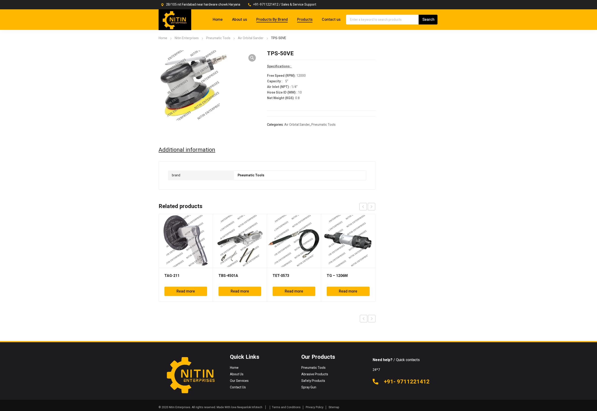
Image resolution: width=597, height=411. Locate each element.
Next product (371, 318)
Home (163, 38)
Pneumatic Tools (218, 38)
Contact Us (238, 387)
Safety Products (313, 380)
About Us (236, 374)
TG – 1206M (337, 276)
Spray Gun (308, 387)
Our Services (239, 380)
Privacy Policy (314, 407)
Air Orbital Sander (251, 38)
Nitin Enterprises (187, 38)
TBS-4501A (228, 276)
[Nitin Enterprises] (175, 19)
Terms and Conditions (286, 407)
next (371, 206)
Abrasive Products (314, 374)
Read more (186, 291)
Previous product (363, 318)
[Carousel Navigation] (367, 206)
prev (363, 206)
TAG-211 (172, 276)
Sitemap (334, 407)
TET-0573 (281, 276)
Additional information (187, 150)
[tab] (187, 150)
